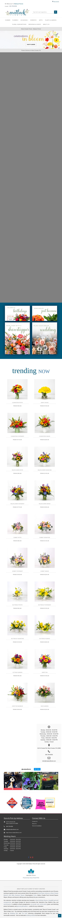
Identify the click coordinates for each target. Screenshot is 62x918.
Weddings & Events (35, 24)
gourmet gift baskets (22, 906)
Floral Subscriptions (19, 24)
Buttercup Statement (44, 605)
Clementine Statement (17, 436)
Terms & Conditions (36, 825)
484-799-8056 (13, 6)
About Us (34, 823)
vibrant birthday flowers (41, 900)
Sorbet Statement (17, 571)
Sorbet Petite (17, 537)
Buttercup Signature (17, 638)
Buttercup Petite (17, 605)
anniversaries (7, 904)
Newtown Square (19, 895)
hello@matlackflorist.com (12, 829)
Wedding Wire (14, 913)
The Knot (24, 913)
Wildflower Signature (44, 470)
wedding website (30, 915)
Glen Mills (11, 895)
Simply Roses (44, 402)
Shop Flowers (31, 44)
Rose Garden (44, 706)
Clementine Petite (17, 402)
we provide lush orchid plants (38, 904)
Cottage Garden (17, 672)
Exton (35, 895)
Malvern (6, 895)
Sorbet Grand (44, 571)
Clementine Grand (44, 436)
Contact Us (34, 821)
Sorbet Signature (44, 537)
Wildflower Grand (44, 503)
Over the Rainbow (17, 706)
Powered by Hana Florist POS (31, 877)
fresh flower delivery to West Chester (48, 893)
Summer (7, 20)
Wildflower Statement (17, 503)
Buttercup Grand (44, 638)
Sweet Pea (45, 672)
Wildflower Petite (17, 470)
